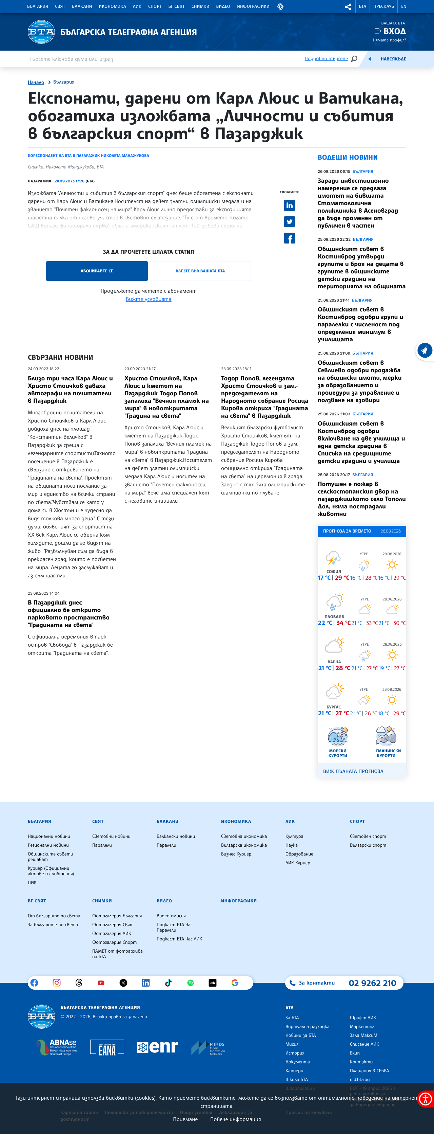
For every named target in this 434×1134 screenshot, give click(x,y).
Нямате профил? (389, 39)
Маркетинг (362, 1026)
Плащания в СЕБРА (369, 1071)
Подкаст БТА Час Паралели (175, 927)
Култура (294, 836)
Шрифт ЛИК (363, 1018)
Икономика (112, 6)
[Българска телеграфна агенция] (41, 1017)
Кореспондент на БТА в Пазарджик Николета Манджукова (88, 155)
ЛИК (137, 6)
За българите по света (53, 925)
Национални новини (49, 836)
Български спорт (368, 845)
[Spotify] (193, 983)
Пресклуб (383, 6)
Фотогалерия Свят (113, 925)
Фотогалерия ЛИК (111, 933)
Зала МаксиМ (363, 1035)
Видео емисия (171, 916)
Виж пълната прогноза (353, 771)
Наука (291, 845)
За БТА (292, 1018)
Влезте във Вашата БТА (200, 270)
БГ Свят (177, 6)
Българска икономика (244, 845)
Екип (355, 1053)
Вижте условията (149, 298)
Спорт (154, 6)
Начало (36, 82)
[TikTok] (171, 983)
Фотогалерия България (117, 916)
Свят (60, 6)
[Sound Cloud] (215, 983)
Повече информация (235, 1119)
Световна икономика (244, 836)
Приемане (185, 1119)
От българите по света (54, 916)
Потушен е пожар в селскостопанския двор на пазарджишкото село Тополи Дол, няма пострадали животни (362, 499)
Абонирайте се (97, 270)
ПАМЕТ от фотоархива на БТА (117, 954)
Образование (299, 854)
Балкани (82, 6)
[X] (126, 983)
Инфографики (253, 6)
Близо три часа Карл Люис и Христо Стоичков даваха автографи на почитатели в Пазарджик (70, 389)
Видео (223, 6)
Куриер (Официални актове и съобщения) (51, 871)
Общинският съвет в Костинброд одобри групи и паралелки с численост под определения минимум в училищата (360, 324)
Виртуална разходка (307, 1026)
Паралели (102, 845)
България (37, 6)
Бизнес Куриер (236, 854)
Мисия (292, 1044)
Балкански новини (176, 836)
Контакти (361, 1062)
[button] (280, 6)
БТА (362, 6)
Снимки (201, 6)
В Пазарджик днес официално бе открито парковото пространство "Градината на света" (69, 614)
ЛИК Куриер (297, 863)
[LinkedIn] (148, 983)
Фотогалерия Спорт (114, 942)
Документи (297, 1062)
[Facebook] (37, 983)
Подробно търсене (326, 58)
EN (404, 6)
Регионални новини (48, 845)
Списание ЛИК (364, 1044)
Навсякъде (393, 59)
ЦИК (32, 882)
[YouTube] (104, 983)
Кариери (294, 1071)
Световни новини (111, 836)
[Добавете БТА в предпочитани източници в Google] (237, 983)
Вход (394, 31)
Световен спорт (368, 836)
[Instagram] (59, 983)
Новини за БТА (300, 1035)
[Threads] (82, 983)
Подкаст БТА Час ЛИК (179, 939)
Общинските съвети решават (50, 856)
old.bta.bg (360, 1079)
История (294, 1053)
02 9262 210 (373, 983)
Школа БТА (296, 1079)
